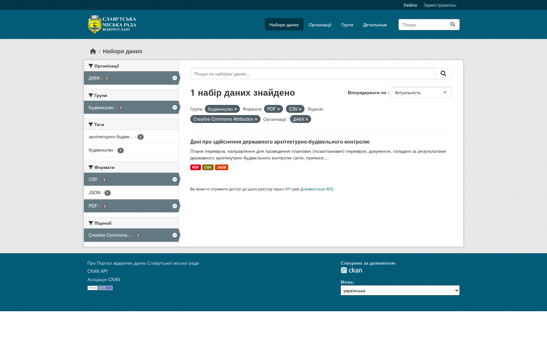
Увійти (410, 5)
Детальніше (375, 24)
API (288, 188)
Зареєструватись (440, 5)
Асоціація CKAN (103, 279)
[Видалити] (235, 109)
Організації (320, 24)
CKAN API (97, 271)
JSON (221, 167)
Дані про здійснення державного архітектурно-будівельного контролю (280, 141)
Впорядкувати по (368, 92)
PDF (195, 167)
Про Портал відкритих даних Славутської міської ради (143, 263)
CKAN (351, 270)
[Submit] (452, 24)
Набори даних (284, 24)
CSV (207, 167)
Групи (347, 24)
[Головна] (93, 51)
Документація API (316, 188)
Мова (347, 282)
